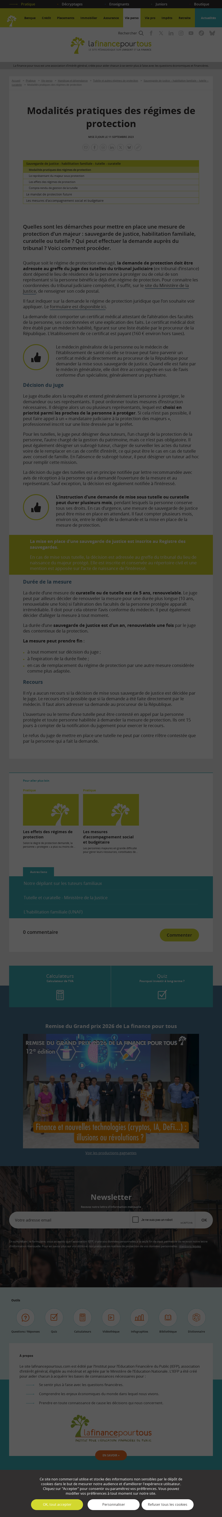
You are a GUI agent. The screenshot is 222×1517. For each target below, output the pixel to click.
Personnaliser (113, 1504)
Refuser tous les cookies (167, 1504)
